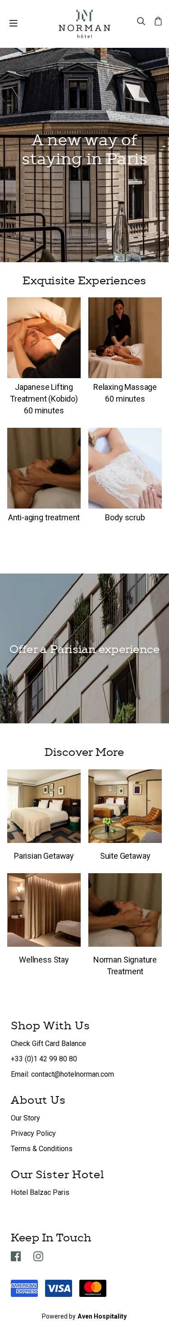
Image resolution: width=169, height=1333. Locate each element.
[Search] (141, 20)
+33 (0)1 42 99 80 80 (44, 1059)
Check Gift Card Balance (48, 1043)
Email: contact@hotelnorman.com (62, 1074)
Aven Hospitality (102, 1316)
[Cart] (158, 20)
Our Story (25, 1118)
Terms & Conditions (42, 1148)
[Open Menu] (14, 24)
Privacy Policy (33, 1133)
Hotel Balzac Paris (40, 1192)
